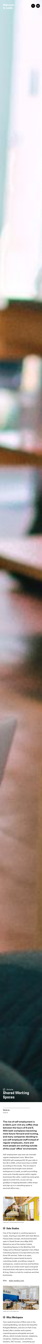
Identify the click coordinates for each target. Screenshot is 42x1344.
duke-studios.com (16, 1280)
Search (33, 6)
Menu (38, 6)
